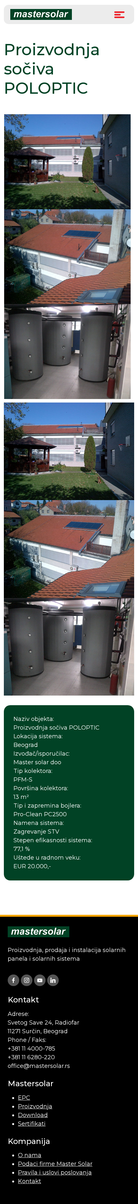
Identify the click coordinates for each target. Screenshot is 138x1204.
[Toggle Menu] (119, 14)
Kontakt (29, 1181)
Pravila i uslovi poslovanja (55, 1172)
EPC (24, 1097)
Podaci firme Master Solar (55, 1163)
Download (33, 1115)
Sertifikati (32, 1123)
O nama (29, 1155)
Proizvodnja (35, 1106)
